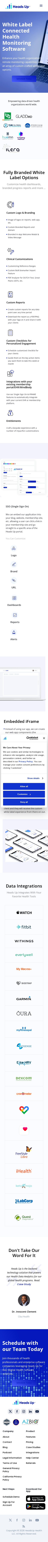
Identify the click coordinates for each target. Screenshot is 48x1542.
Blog (5, 1447)
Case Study (24, 1284)
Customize (22, 794)
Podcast (7, 1452)
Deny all (24, 802)
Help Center (32, 1457)
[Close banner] (44, 738)
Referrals (31, 1463)
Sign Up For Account (9, 1504)
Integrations (32, 1452)
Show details (33, 778)
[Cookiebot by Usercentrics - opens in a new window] (28, 738)
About (6, 1436)
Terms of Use (10, 1463)
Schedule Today (24, 78)
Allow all (24, 786)
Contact (7, 1442)
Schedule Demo (11, 1496)
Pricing (29, 1442)
